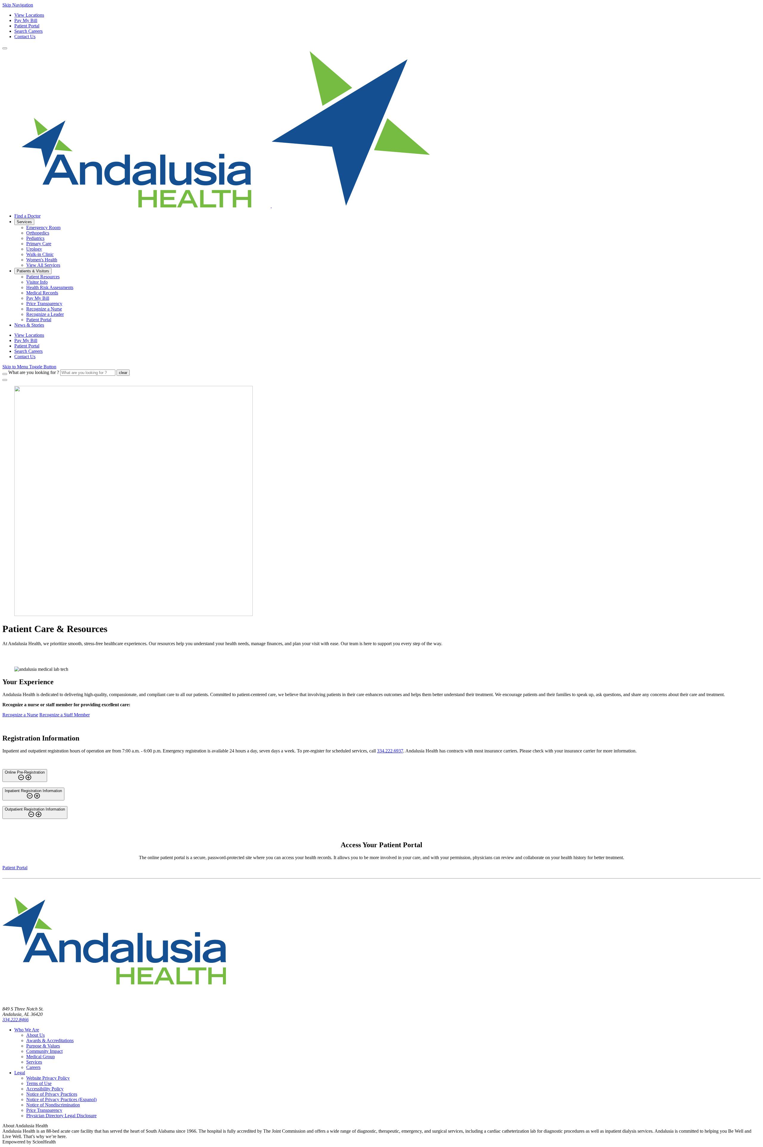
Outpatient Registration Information (35, 809)
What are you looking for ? (33, 372)
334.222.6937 (390, 750)
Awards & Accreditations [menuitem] (50, 1040)
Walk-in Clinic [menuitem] (40, 254)
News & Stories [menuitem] (29, 325)
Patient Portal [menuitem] (38, 319)
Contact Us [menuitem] (24, 356)
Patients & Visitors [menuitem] (33, 271)
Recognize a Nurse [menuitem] (44, 308)
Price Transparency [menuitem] (44, 303)
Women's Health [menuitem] (41, 259)
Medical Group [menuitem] (40, 1056)
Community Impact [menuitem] (44, 1051)
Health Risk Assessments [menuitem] (49, 287)
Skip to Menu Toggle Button (29, 366)
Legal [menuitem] (19, 1072)
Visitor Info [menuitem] (37, 282)
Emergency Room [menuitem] (43, 227)
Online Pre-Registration (25, 772)
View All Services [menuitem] (43, 265)
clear (123, 372)
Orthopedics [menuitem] (37, 232)
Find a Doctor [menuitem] (27, 215)
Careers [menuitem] (33, 1067)
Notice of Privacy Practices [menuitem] (51, 1094)
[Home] (114, 998)
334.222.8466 (15, 1019)
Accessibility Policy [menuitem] (44, 1088)
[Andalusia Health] (216, 205)
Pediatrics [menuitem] (35, 238)
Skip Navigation (17, 4)
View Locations (29, 15)
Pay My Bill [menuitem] (37, 298)
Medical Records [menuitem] (42, 292)
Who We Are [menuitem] (26, 1029)
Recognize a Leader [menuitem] (45, 314)
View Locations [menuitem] (29, 335)
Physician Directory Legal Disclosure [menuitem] (61, 1115)
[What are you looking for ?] (4, 374)
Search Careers (28, 31)
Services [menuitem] (24, 222)
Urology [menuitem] (34, 249)
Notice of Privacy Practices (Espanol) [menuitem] (61, 1099)
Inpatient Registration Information (33, 791)
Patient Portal (26, 25)
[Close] (4, 380)
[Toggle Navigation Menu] (4, 48)
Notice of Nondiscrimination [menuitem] (53, 1104)
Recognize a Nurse (20, 714)
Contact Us (24, 36)
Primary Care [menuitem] (38, 243)
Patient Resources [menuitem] (43, 276)
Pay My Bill (25, 20)
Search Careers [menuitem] (28, 351)
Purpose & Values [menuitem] (43, 1045)
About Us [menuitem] (35, 1035)
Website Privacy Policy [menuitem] (48, 1078)
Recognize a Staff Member (64, 714)
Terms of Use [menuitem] (39, 1083)
